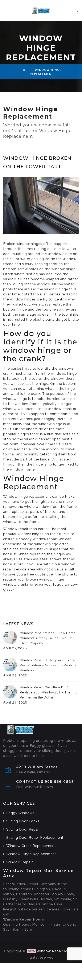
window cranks (16, 584)
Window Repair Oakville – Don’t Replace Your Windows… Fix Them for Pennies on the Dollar (49, 692)
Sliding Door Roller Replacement (34, 838)
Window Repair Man (54, 951)
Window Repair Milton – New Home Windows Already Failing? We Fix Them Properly (47, 638)
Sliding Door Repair (23, 829)
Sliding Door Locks (22, 821)
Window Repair (19, 862)
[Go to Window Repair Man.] (24, 70)
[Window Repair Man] (41, 10)
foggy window (65, 584)
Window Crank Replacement (31, 846)
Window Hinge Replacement (31, 854)
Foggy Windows (20, 813)
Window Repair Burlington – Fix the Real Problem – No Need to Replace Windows (48, 665)
